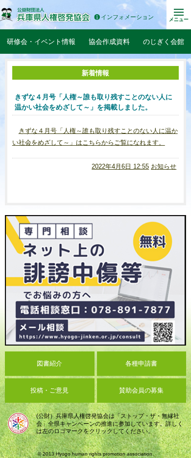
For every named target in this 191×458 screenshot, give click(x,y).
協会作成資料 (109, 41)
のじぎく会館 (163, 41)
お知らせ (163, 166)
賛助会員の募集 (141, 390)
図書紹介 (49, 363)
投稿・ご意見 (49, 390)
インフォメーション (127, 17)
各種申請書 (141, 363)
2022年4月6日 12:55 (120, 166)
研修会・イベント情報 (41, 41)
